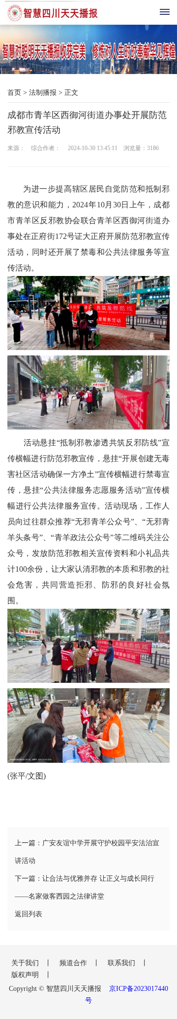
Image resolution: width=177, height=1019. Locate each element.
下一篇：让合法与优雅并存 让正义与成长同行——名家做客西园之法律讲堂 (84, 887)
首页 (14, 92)
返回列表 (28, 914)
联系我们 (122, 963)
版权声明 (26, 975)
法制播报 (43, 92)
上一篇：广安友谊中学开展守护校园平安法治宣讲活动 (87, 851)
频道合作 (74, 963)
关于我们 (26, 963)
